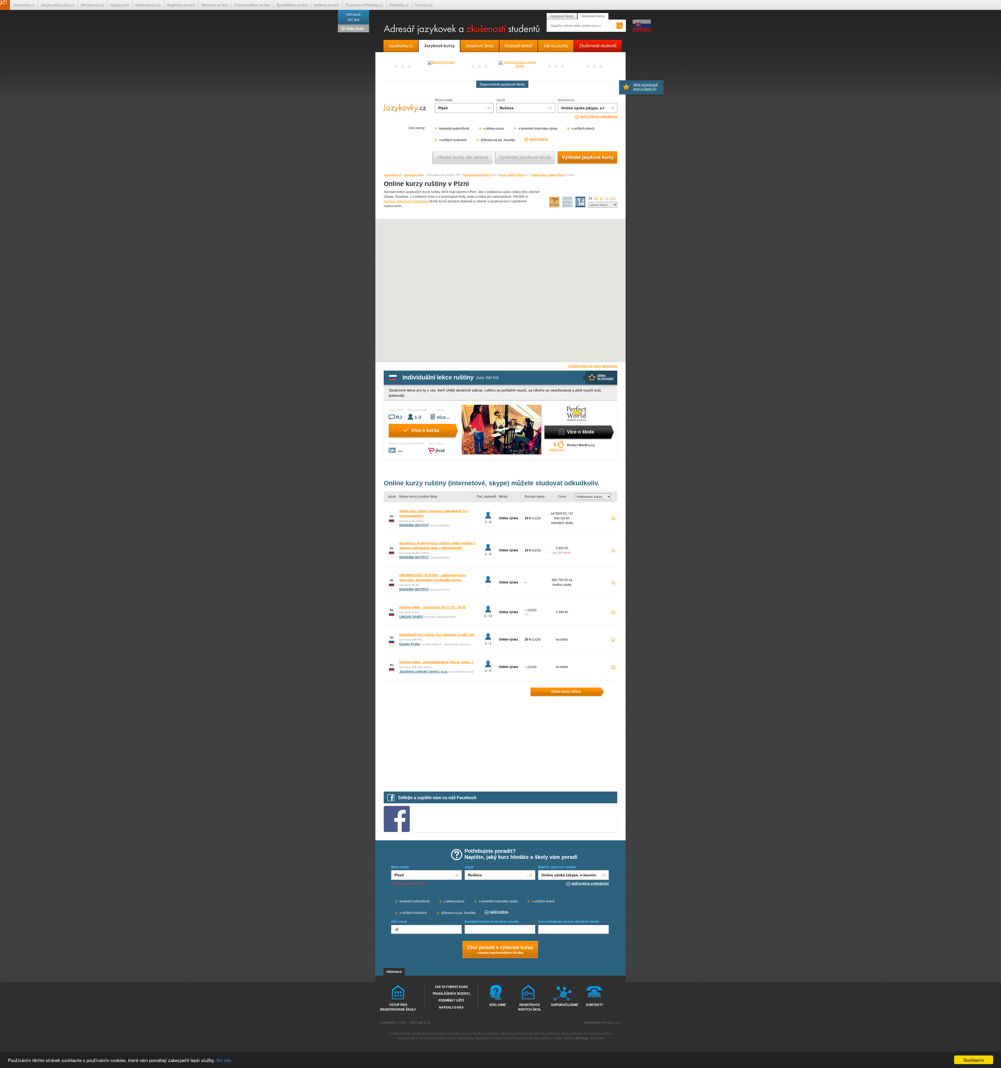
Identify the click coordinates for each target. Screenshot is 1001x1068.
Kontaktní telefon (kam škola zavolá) (491, 922)
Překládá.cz (398, 5)
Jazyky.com (119, 5)
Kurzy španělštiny (461, 1038)
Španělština (483, 1038)
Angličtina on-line (181, 5)
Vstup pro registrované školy (398, 1007)
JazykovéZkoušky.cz (57, 5)
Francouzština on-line (252, 5)
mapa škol (554, 202)
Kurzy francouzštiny (598, 1033)
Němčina (553, 1033)
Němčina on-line (214, 5)
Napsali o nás (451, 1007)
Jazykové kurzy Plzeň (477, 174)
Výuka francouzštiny (433, 1038)
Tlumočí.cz (424, 5)
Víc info (223, 1060)
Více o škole (580, 432)
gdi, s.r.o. (424, 1022)
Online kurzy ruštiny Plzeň (548, 174)
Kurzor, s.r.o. (611, 1022)
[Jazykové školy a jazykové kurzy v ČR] (500, 29)
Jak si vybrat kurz (451, 987)
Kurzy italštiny (530, 1038)
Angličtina (492, 1033)
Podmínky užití (451, 1000)
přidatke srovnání (605, 377)
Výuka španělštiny (506, 1038)
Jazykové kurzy (414, 174)
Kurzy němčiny (535, 1033)
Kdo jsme (498, 1005)
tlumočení (597, 1038)
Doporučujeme (563, 1005)
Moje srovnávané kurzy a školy (645, 87)
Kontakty (594, 1005)
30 (596, 198)
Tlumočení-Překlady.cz (364, 5)
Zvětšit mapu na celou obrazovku (592, 366)
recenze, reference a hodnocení (406, 201)
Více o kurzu (425, 430)
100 (613, 198)
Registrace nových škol (529, 1007)
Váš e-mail (399, 922)
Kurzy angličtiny (472, 1033)
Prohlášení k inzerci (451, 993)
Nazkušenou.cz (148, 5)
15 (590, 198)
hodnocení (556, 449)
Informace (394, 972)
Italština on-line (326, 5)
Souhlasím (973, 1060)
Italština (546, 1038)
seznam (580, 202)
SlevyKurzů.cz (92, 5)
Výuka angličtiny (511, 1033)
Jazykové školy (561, 16)
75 (607, 198)
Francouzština (407, 1038)
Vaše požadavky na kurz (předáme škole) (568, 922)
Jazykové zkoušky (447, 1033)
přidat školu (355, 28)
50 (601, 198)
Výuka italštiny (564, 1038)
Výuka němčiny (572, 1033)
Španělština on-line (292, 5)
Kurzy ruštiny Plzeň (511, 174)
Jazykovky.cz (392, 174)
